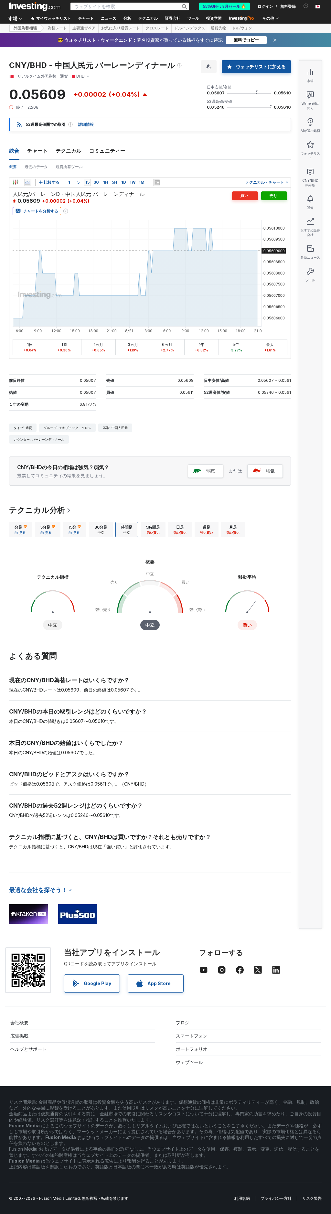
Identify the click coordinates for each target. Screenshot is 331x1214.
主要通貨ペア (84, 28)
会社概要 (19, 1022)
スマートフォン (192, 1035)
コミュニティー (107, 150)
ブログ (182, 1022)
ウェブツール (189, 1062)
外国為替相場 (25, 28)
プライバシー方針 (276, 1198)
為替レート (57, 28)
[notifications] (306, 6)
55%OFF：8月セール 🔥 (224, 6)
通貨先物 (218, 28)
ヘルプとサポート (28, 1049)
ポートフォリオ (192, 1049)
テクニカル (68, 150)
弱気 (210, 471)
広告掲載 (19, 1035)
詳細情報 (86, 124)
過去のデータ (36, 166)
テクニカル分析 (37, 510)
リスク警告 (312, 1198)
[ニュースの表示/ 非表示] (156, 182)
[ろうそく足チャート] (15, 182)
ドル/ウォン (242, 28)
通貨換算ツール (69, 166)
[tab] (20, 529)
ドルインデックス (189, 28)
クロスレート (157, 28)
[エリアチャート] (27, 182)
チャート (37, 150)
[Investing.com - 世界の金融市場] (34, 6)
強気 (270, 471)
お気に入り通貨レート (120, 28)
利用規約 (242, 1198)
